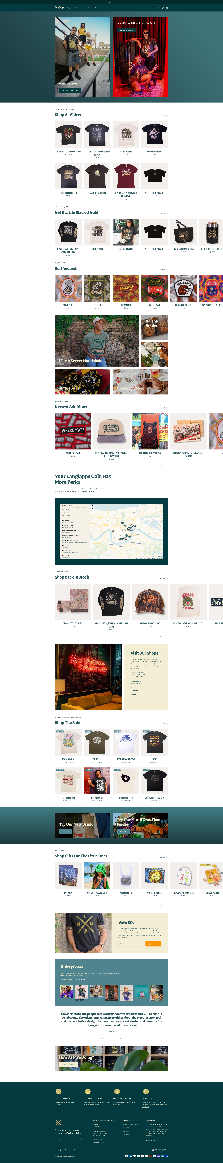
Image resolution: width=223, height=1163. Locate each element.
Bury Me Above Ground (97, 193)
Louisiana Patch (97, 305)
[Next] (130, 2)
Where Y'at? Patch (73, 453)
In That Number (126, 151)
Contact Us (126, 1134)
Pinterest (82, 979)
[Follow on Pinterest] (69, 1150)
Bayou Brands (163, 1129)
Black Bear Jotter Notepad (150, 453)
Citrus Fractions (212, 892)
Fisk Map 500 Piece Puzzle (73, 623)
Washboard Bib (126, 892)
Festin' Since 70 (68, 759)
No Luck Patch (154, 305)
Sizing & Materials (128, 1128)
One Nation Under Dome (68, 193)
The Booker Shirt (126, 797)
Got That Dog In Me (126, 249)
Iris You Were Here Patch (212, 305)
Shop (68, 8)
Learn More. (117, 1104)
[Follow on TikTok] (74, 1150)
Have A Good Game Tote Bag (183, 249)
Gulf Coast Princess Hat (150, 623)
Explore (97, 8)
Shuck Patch (68, 305)
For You (88, 8)
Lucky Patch (126, 305)
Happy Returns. (94, 1104)
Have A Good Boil (68, 797)
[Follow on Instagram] (65, 1150)
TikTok (76, 979)
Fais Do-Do (68, 892)
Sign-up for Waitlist (205, 864)
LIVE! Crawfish (97, 797)
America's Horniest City (154, 797)
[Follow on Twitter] (60, 1150)
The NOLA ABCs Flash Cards (183, 892)
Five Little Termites (154, 892)
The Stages (97, 759)
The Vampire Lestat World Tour (68, 151)
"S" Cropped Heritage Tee (155, 193)
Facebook (70, 979)
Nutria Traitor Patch (183, 305)
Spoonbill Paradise (155, 151)
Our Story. (58, 1104)
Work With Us (150, 1140)
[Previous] (92, 2)
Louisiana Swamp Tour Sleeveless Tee (188, 623)
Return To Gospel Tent (126, 759)
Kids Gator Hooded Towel (97, 892)
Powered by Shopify (71, 1156)
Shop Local (78, 8)
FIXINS (154, 759)
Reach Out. (145, 1107)
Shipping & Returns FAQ (130, 1124)
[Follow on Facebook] (56, 1150)
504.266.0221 (135, 690)
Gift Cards (126, 1131)
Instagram (63, 979)
